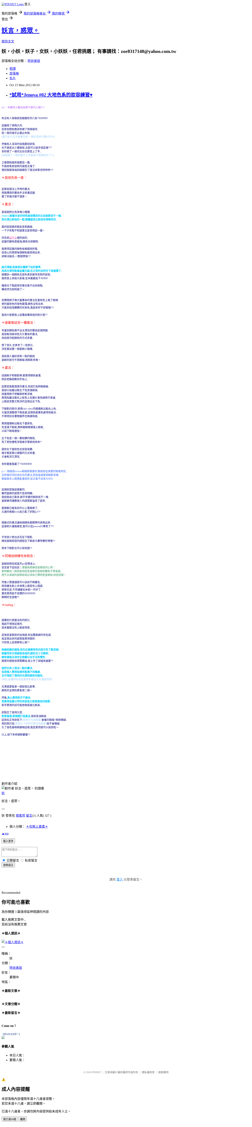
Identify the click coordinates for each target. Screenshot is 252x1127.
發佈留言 (8, 865)
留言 (29, 815)
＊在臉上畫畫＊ (37, 826)
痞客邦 (20, 815)
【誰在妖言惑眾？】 (11, 1034)
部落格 (14, 73)
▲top (5, 833)
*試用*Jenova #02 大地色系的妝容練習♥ (51, 94)
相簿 (12, 68)
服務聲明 (163, 1072)
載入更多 (8, 841)
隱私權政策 (148, 1072)
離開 (22, 1119)
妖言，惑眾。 (20, 30)
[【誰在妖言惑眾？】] (3, 1037)
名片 (12, 78)
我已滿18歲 (9, 1119)
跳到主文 (8, 41)
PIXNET (96, 1072)
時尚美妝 (34, 61)
